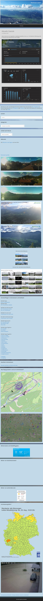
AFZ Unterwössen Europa (6, 309)
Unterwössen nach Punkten (7, 318)
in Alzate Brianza (4, 350)
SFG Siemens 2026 (4, 323)
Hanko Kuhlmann (4, 331)
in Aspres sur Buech (5, 336)
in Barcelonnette (4, 339)
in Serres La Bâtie (4, 335)
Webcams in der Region (8, 142)
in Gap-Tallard (4, 342)
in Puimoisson (4, 338)
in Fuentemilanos (4, 343)
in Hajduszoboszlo (5, 354)
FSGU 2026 (3, 324)
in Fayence (3, 340)
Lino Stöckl (3, 330)
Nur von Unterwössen (5, 310)
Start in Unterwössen (5, 302)
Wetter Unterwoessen (21, 491)
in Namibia (3, 356)
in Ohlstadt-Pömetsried (6, 352)
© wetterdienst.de (21, 500)
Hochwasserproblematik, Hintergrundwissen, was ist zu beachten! (15, 595)
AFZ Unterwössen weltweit (6, 305)
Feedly (9, 109)
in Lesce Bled (3, 351)
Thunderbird (15, 108)
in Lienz (2, 344)
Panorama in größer (5, 155)
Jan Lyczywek (3, 328)
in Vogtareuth (4, 348)
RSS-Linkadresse (35, 106)
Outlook (22, 108)
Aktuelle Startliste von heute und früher (9, 365)
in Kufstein (3, 347)
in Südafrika (3, 358)
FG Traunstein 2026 (5, 322)
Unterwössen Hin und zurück (7, 314)
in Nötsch (3, 346)
